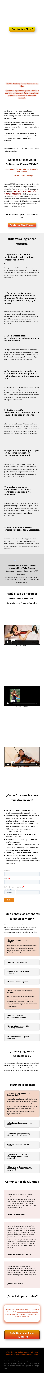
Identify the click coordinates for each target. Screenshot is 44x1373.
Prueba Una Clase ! (22, 29)
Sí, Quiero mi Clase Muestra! (23, 1334)
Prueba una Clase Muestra (22, 225)
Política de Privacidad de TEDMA (17, 1352)
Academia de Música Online (27, 1354)
